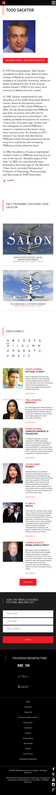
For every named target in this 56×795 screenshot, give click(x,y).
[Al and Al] (13, 512)
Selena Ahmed (33, 466)
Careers (28, 733)
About (28, 702)
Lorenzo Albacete (37, 544)
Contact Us (28, 712)
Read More (29, 394)
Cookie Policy (28, 754)
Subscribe (28, 728)
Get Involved (28, 743)
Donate (28, 749)
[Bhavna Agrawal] (13, 438)
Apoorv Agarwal (35, 370)
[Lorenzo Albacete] (13, 552)
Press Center (28, 723)
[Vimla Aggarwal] (13, 409)
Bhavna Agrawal (37, 431)
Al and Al (30, 505)
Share (10, 181)
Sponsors (28, 707)
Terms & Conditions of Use (28, 717)
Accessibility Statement (28, 759)
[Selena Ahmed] (13, 473)
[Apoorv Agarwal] (13, 378)
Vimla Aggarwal (34, 401)
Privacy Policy (28, 738)
